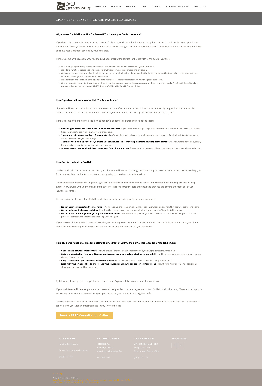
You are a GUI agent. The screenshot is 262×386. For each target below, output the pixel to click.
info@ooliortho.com (68, 344)
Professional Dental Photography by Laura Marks (76, 382)
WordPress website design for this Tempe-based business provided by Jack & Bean (93, 380)
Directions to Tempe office (146, 351)
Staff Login (58, 373)
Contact (156, 6)
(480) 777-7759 (200, 6)
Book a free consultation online (74, 350)
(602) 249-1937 (103, 357)
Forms (144, 6)
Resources (116, 6)
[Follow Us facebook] (174, 345)
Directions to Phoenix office (109, 351)
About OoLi (131, 6)
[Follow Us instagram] (181, 345)
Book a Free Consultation (177, 6)
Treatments (100, 6)
